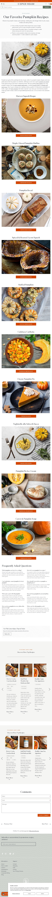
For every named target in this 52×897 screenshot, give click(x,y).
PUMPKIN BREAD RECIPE (26, 229)
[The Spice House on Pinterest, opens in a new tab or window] (10, 854)
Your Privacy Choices (18, 871)
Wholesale (3, 871)
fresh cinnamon (14, 88)
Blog (2, 874)
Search (47, 7)
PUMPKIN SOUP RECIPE (26, 558)
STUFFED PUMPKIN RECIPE (26, 324)
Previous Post (8, 824)
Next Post (45, 824)
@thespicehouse (33, 831)
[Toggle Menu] (1, 4)
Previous (3, 689)
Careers (3, 867)
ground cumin (36, 85)
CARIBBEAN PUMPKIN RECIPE (26, 371)
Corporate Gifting (5, 873)
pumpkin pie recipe (43, 81)
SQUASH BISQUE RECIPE (26, 135)
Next (49, 689)
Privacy (14, 869)
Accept (29, 893)
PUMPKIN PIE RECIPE (26, 416)
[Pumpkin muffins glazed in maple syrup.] (26, 163)
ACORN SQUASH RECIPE (26, 277)
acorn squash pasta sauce (21, 85)
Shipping (15, 865)
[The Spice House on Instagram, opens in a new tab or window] (5, 854)
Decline (42, 893)
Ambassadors (4, 869)
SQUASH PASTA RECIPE (26, 463)
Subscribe (7, 634)
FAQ (14, 867)
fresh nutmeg (39, 83)
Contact (15, 864)
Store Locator (4, 865)
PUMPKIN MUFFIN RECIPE (26, 182)
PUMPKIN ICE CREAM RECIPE (26, 511)
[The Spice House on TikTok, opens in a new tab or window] (13, 854)
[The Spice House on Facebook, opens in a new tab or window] (2, 854)
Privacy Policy (28, 890)
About (2, 864)
